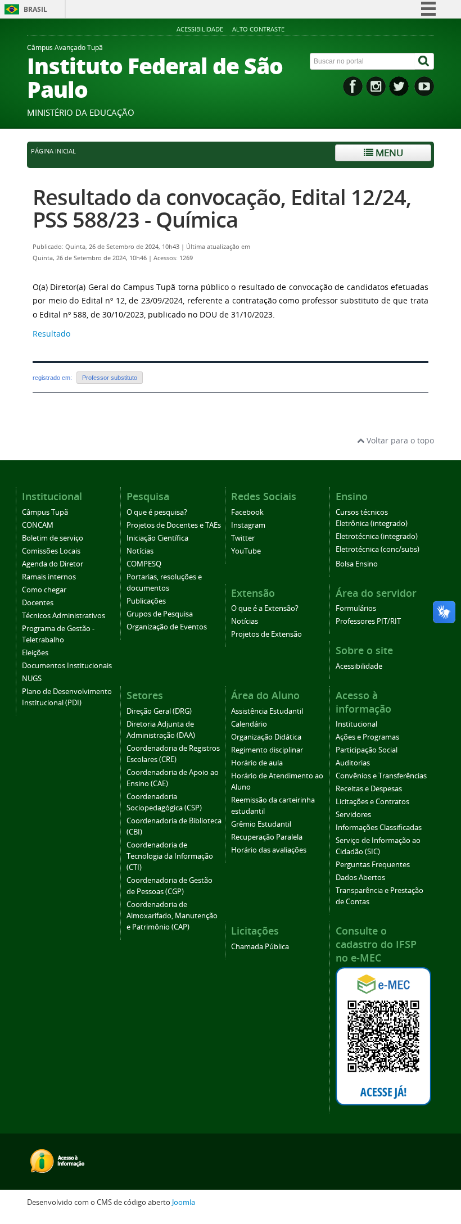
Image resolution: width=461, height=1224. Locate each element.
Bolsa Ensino (357, 564)
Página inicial (53, 151)
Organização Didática (266, 737)
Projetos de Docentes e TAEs (173, 525)
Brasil (35, 9)
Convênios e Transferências (381, 776)
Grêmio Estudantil (261, 824)
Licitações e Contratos (372, 801)
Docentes (37, 603)
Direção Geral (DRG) (159, 711)
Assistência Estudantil (267, 711)
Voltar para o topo (399, 440)
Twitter (243, 538)
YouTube (246, 551)
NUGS (32, 678)
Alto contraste (258, 29)
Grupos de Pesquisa (159, 614)
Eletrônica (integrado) (372, 523)
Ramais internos (49, 577)
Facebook (247, 512)
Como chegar (44, 590)
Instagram (248, 525)
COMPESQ (143, 564)
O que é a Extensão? (265, 608)
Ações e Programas (367, 737)
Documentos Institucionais (67, 665)
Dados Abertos (360, 877)
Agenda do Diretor (52, 564)
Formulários (356, 608)
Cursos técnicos (362, 512)
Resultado (51, 333)
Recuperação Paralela (266, 837)
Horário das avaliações (268, 850)
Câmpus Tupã (45, 512)
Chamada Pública (260, 946)
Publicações (146, 601)
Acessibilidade (200, 29)
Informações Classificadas (379, 827)
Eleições (35, 653)
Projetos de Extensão (266, 634)
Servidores (353, 814)
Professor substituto (109, 377)
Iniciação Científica (157, 538)
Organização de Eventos (166, 627)
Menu (388, 152)
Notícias (139, 551)
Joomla (183, 1202)
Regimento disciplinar (267, 750)
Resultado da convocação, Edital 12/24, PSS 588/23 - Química (222, 208)
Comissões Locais (51, 551)
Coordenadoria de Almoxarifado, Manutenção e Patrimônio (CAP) (172, 916)
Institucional (356, 724)
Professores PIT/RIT (368, 621)
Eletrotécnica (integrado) (377, 536)
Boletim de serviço (52, 538)
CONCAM (37, 525)
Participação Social (366, 750)
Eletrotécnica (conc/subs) (377, 549)
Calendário (249, 724)
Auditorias (353, 763)
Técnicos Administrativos (63, 615)
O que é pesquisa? (156, 512)
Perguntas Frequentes (373, 864)
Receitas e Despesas (369, 789)
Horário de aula (257, 763)
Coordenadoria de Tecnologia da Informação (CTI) (169, 856)
